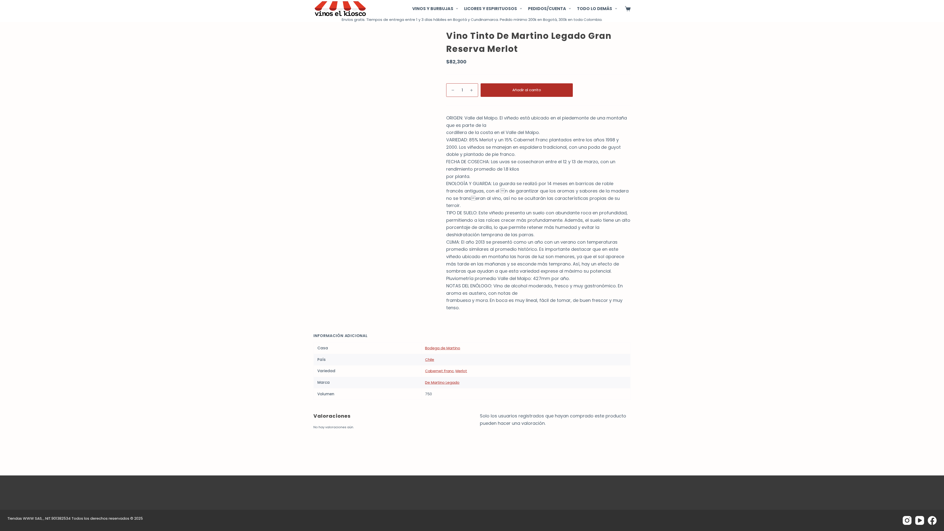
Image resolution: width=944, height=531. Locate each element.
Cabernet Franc (439, 370)
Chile (429, 359)
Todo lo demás (594, 9)
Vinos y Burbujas (432, 9)
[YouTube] (919, 520)
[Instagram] (907, 520)
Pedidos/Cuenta (547, 9)
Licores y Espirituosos (490, 9)
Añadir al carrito (526, 89)
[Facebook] (932, 520)
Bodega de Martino (442, 348)
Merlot (461, 370)
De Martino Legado (442, 382)
